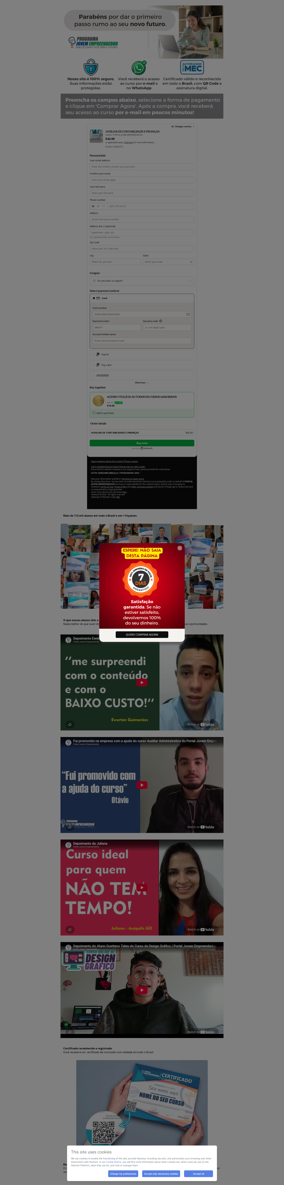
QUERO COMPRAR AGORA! (142, 634)
